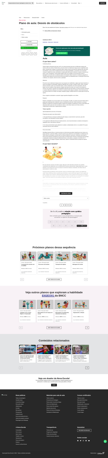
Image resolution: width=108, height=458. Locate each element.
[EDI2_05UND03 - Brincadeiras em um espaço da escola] (45, 304)
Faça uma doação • (20, 440)
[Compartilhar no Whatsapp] (27, 54)
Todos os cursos (80, 398)
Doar (54, 385)
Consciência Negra (20, 402)
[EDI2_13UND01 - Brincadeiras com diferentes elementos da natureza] (63, 304)
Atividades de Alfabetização (52, 412)
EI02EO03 (25, 271)
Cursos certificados (64, 3)
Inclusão (18, 408)
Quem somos (19, 434)
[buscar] (32, 3)
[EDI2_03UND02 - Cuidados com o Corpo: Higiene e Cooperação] (27, 304)
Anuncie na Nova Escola (21, 444)
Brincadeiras (18, 410)
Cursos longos (80, 412)
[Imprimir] (23, 54)
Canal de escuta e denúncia (52, 436)
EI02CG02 (50, 42)
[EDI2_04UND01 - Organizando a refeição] (80, 304)
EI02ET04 (57, 272)
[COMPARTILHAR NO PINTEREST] (70, 205)
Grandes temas (19, 400)
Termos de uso (49, 430)
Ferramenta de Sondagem (52, 400)
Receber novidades (84, 430)
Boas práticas (39, 3)
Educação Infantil (35, 17)
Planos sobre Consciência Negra (53, 402)
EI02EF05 (50, 319)
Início (20, 17)
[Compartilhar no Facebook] (31, 54)
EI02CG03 (56, 42)
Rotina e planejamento (82, 408)
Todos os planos (50, 398)
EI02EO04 (28, 319)
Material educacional (51, 408)
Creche (43, 17)
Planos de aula (27, 17)
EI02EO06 (30, 271)
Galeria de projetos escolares (22, 418)
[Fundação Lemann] (101, 453)
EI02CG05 (64, 271)
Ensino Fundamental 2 (82, 406)
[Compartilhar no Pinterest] (35, 54)
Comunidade (74, 3)
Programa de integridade (52, 432)
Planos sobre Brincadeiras (52, 406)
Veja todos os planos (64, 27)
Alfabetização (19, 406)
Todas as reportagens (20, 398)
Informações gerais (26, 32)
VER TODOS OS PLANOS (54, 327)
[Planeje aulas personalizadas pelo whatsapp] (105, 441)
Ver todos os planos (54, 279)
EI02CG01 (58, 321)
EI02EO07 (42, 271)
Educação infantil (19, 404)
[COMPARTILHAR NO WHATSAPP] (61, 205)
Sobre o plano (25, 37)
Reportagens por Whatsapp (22, 420)
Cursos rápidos (80, 410)
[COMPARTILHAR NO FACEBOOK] (66, 205)
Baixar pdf (29, 44)
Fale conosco (19, 432)
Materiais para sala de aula (51, 3)
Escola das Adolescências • (22, 416)
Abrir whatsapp (61, 53)
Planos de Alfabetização (51, 404)
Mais (79, 3)
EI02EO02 (60, 271)
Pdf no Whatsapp (30, 47)
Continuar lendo (66, 193)
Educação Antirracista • (82, 400)
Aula (23, 34)
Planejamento (19, 412)
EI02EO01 (45, 42)
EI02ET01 (81, 271)
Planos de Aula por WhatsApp (53, 410)
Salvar (30, 41)
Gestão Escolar (19, 414)
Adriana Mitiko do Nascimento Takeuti (53, 30)
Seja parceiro (19, 438)
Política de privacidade (51, 434)
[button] (87, 327)
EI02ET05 (23, 272)
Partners (18, 442)
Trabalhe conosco (20, 436)
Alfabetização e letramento (83, 404)
